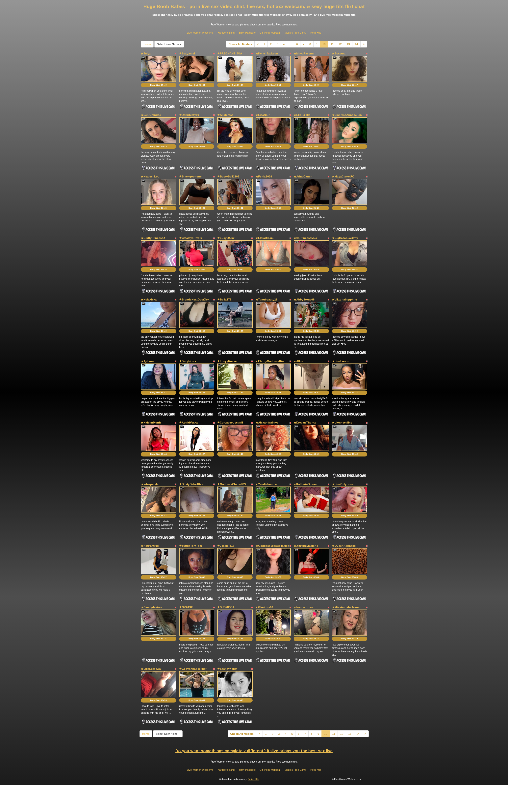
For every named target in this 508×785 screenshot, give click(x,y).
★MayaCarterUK (343, 176)
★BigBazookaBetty (345, 237)
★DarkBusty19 (189, 114)
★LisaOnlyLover (343, 484)
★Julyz (146, 53)
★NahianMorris (151, 422)
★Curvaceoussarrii (230, 422)
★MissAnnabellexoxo (346, 607)
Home (147, 44)
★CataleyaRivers (190, 237)
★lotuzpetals (150, 484)
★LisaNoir (262, 114)
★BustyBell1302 (228, 176)
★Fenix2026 (264, 176)
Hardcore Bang (226, 32)
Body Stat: (158, 85)
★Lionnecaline (342, 422)
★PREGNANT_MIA (229, 53)
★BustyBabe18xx (191, 484)
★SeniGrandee (151, 114)
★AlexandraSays (267, 422)
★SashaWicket (227, 668)
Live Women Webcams (200, 32)
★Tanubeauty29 (266, 299)
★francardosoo (304, 607)
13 (348, 44)
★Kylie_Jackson (267, 53)
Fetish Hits (253, 779)
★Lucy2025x (226, 237)
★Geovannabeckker (192, 668)
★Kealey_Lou (150, 176)
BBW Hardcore (247, 32)
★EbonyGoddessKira (270, 361)
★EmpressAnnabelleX (347, 114)
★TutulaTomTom (190, 545)
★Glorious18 (264, 607)
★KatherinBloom (305, 484)
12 (340, 44)
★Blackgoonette (190, 176)
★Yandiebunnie (266, 484)
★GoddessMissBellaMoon (273, 545)
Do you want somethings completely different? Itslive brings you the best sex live (254, 751)
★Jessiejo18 (225, 545)
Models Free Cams (295, 32)
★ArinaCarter (303, 176)
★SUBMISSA (225, 607)
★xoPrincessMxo (305, 237)
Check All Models (240, 44)
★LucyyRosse (227, 361)
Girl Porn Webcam (270, 32)
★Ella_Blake (302, 114)
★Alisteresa (225, 114)
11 (332, 44)
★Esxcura (338, 53)
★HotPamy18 (150, 545)
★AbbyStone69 (304, 299)
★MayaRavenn (304, 53)
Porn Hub (315, 32)
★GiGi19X (186, 607)
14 (356, 44)
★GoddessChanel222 (231, 484)
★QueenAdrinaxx (344, 545)
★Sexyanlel (187, 53)
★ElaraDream (264, 237)
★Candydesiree (151, 607)
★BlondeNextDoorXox (194, 299)
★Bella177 (224, 299)
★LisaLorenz (341, 361)
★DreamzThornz (305, 422)
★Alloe (298, 361)
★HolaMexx (149, 299)
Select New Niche (168, 44)
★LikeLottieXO (151, 668)
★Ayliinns (147, 361)
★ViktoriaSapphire (344, 299)
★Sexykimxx (187, 361)
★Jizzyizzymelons (306, 545)
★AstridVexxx (188, 422)
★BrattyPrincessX (153, 237)
